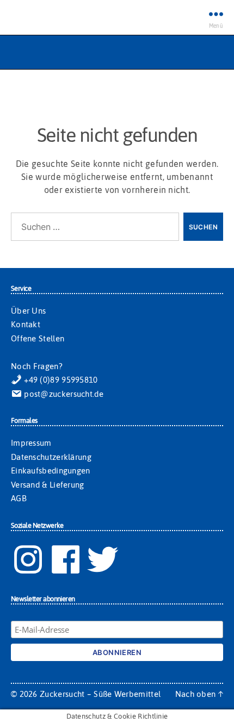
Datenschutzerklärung (51, 457)
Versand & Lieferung (47, 484)
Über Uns (28, 310)
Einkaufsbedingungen (50, 470)
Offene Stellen (37, 338)
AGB (19, 498)
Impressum (31, 442)
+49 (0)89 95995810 (60, 379)
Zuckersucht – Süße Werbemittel (100, 694)
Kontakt (25, 324)
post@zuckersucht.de (62, 393)
